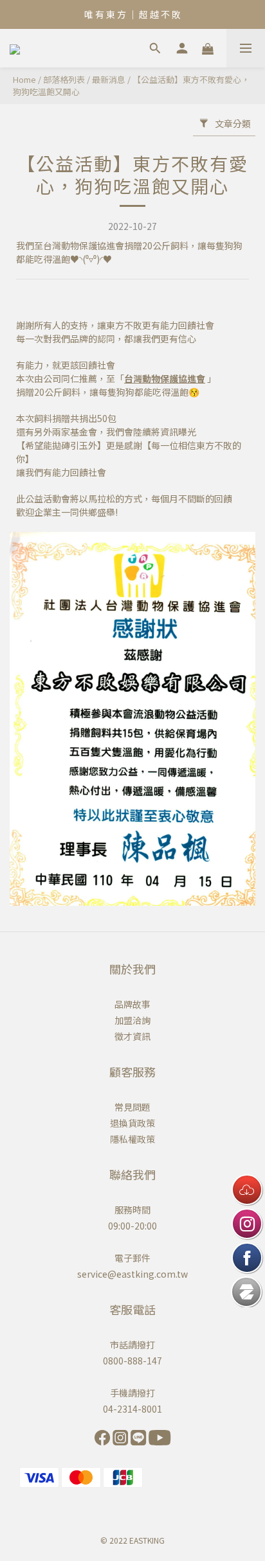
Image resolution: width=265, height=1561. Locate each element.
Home (24, 79)
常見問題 (132, 1106)
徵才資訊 (132, 1036)
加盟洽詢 (132, 1020)
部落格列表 (64, 79)
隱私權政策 (132, 1139)
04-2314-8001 (132, 1408)
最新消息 (108, 79)
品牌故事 (132, 1004)
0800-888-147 (132, 1360)
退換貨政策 (132, 1122)
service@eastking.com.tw (132, 1273)
